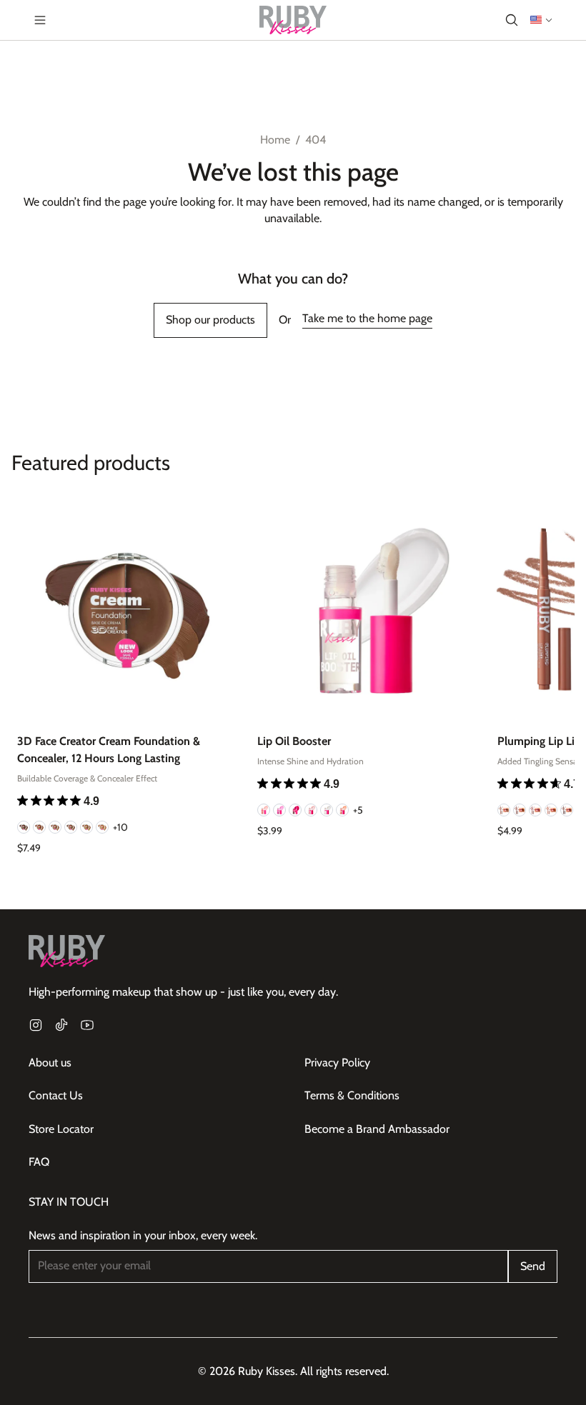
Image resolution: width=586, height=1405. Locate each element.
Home (275, 139)
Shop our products (210, 319)
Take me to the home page (367, 318)
